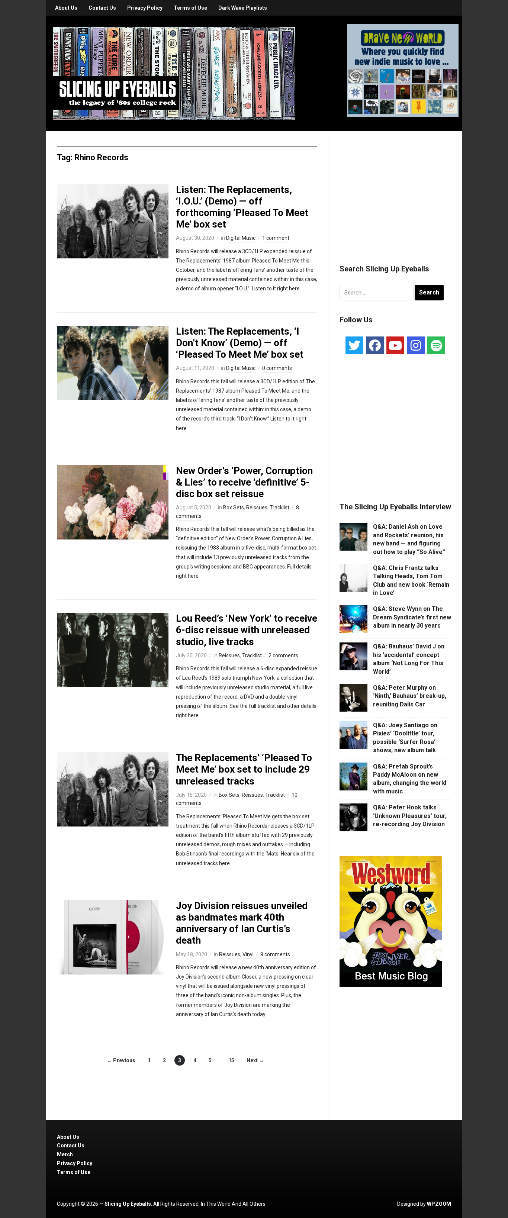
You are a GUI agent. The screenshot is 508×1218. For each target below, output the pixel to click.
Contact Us (102, 8)
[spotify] (436, 345)
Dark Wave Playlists (242, 8)
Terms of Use (190, 8)
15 (231, 1060)
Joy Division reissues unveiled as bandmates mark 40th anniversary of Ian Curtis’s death (242, 923)
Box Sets (233, 507)
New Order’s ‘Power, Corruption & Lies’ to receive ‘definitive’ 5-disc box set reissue (244, 482)
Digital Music (240, 238)
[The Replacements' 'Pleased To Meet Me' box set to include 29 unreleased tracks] (112, 789)
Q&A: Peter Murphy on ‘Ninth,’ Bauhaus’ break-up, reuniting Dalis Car (409, 696)
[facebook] (375, 345)
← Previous (121, 1060)
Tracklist (279, 507)
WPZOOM (439, 1204)
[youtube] (395, 345)
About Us (66, 8)
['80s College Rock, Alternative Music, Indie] (174, 73)
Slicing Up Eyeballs (128, 1204)
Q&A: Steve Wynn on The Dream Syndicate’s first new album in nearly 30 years (412, 617)
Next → (255, 1060)
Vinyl (248, 954)
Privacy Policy (145, 8)
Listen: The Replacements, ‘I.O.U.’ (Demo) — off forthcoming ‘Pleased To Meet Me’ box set (242, 207)
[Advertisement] (395, 188)
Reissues (256, 507)
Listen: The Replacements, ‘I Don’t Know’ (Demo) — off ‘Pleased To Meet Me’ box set (239, 343)
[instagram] (416, 345)
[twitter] (354, 345)
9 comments (275, 954)
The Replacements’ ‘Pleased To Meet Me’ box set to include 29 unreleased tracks (244, 769)
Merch (65, 1154)
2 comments (283, 655)
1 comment (275, 238)
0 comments (277, 368)
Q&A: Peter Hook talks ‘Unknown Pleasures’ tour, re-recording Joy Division (410, 816)
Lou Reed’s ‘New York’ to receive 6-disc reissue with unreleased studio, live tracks (246, 630)
